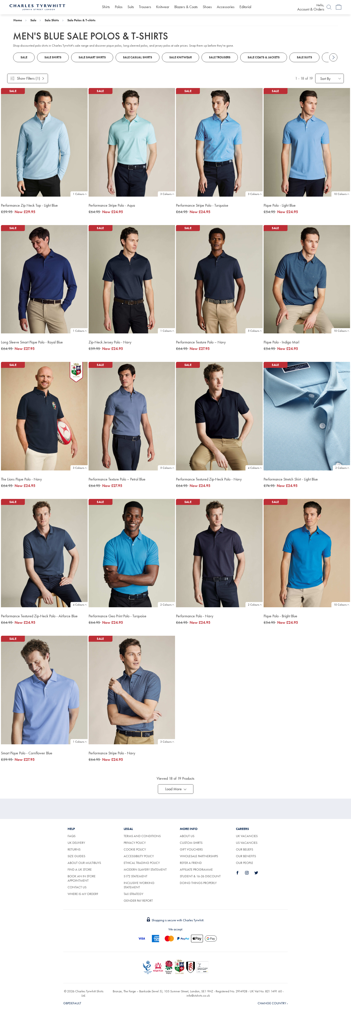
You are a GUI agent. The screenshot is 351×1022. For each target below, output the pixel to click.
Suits (131, 6)
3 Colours (165, 194)
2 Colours (340, 468)
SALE (24, 57)
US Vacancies (246, 842)
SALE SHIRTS (52, 57)
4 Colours (253, 468)
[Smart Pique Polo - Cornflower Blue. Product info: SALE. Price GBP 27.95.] (44, 690)
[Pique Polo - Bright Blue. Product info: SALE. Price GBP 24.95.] (307, 553)
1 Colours (78, 194)
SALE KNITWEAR (180, 57)
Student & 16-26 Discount (200, 876)
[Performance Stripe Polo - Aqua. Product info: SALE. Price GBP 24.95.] (132, 142)
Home (17, 20)
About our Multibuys (84, 863)
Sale (33, 20)
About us (187, 836)
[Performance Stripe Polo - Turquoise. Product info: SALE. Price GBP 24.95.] (219, 142)
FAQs (71, 836)
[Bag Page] (338, 7)
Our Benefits (246, 856)
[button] (175, 789)
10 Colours (340, 194)
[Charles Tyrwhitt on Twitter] (259, 872)
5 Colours (253, 331)
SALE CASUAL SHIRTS (137, 57)
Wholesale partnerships (199, 856)
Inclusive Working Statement (139, 885)
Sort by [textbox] (325, 78)
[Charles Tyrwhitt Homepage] (37, 7)
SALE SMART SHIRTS (92, 57)
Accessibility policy (139, 856)
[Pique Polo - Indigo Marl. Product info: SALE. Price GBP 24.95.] (307, 279)
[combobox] (329, 78)
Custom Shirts (191, 842)
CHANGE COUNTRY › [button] (273, 1003)
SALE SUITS (304, 57)
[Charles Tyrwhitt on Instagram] (249, 872)
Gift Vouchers (191, 849)
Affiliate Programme (196, 869)
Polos (118, 6)
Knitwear (162, 6)
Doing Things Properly (198, 883)
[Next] (333, 57)
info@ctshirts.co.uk (198, 995)
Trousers (145, 6)
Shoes (207, 6)
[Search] (329, 7)
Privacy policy (135, 842)
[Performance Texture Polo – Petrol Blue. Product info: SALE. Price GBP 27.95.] (132, 416)
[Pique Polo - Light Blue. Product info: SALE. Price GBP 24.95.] (307, 142)
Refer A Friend (191, 863)
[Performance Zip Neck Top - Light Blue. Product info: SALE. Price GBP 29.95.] (44, 142)
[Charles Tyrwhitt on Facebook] (240, 872)
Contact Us (77, 887)
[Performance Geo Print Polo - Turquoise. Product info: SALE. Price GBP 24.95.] (132, 553)
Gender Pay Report (138, 900)
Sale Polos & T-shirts (81, 20)
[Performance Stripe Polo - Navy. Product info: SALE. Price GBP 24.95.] (132, 690)
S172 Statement (135, 876)
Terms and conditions (142, 836)
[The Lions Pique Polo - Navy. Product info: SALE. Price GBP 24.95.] (44, 416)
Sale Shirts (52, 20)
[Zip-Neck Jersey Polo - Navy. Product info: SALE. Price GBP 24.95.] (132, 279)
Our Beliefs (244, 849)
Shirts (106, 6)
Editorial (245, 6)
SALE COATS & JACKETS (264, 57)
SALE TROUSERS (219, 57)
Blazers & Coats (186, 6)
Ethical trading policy (142, 863)
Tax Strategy (133, 894)
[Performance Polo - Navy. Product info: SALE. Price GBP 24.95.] (219, 553)
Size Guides (76, 856)
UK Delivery (76, 842)
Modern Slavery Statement (145, 869)
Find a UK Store (80, 869)
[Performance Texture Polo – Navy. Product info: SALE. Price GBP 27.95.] (219, 279)
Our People (244, 863)
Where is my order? (83, 894)
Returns (79, 849)
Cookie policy (135, 849)
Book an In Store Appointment (82, 878)
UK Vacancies (247, 836)
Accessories (225, 6)
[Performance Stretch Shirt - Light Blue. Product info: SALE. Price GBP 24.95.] (307, 416)
